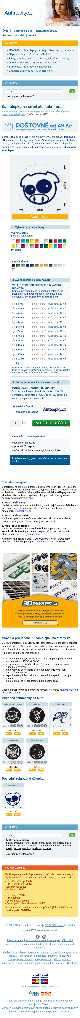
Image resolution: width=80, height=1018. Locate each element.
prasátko (18, 842)
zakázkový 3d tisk (12, 963)
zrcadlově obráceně (27, 412)
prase (9, 842)
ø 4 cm (19, 304)
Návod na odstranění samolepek (42, 940)
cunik (35, 842)
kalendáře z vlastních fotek (42, 952)
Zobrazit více (23, 511)
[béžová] (18, 246)
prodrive (47, 848)
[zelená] (65, 241)
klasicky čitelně (24, 406)
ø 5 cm (19, 313)
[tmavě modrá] (41, 246)
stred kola (58, 845)
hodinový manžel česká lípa (39, 963)
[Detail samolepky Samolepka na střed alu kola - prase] (9, 814)
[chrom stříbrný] (13, 270)
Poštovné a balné (22, 30)
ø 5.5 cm (20, 317)
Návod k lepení (15, 940)
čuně (41, 842)
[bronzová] (65, 246)
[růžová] (60, 246)
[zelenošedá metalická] (55, 265)
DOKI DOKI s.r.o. (54, 925)
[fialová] (23, 246)
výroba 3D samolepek (14, 952)
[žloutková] (51, 246)
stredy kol (34, 845)
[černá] (51, 241)
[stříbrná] (46, 241)
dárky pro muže (62, 959)
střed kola (46, 845)
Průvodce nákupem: (14, 482)
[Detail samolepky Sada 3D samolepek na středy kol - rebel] (9, 770)
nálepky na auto (43, 959)
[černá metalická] (13, 265)
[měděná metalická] (37, 265)
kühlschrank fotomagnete (32, 955)
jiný (17, 363)
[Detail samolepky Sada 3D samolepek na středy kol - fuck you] (32, 770)
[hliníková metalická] (23, 265)
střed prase (13, 785)
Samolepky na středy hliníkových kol (49, 111)
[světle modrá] (23, 241)
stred (9, 848)
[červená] (55, 241)
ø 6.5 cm (20, 327)
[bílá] (13, 241)
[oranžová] (37, 241)
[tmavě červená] (37, 246)
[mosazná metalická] (46, 265)
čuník (27, 842)
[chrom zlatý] (65, 265)
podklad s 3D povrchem (25, 293)
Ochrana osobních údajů (31, 944)
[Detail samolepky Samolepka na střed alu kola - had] (56, 733)
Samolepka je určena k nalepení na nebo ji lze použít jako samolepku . (37, 291)
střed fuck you (37, 741)
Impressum (40, 947)
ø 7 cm (19, 331)
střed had (61, 704)
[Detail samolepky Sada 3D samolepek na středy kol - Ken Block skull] (9, 733)
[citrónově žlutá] (32, 241)
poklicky (36, 848)
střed (68, 845)
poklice (17, 848)
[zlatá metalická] (41, 265)
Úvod (6, 30)
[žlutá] (13, 246)
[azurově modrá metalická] (32, 265)
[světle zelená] (27, 241)
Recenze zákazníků (14, 35)
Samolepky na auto (13, 111)
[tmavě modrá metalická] (27, 265)
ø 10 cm (20, 358)
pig (54, 842)
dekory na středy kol (13, 114)
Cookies (50, 944)
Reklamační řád (65, 944)
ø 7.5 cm (20, 336)
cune (48, 842)
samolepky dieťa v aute (20, 959)
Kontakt (32, 35)
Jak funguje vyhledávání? (20, 96)
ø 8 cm (19, 340)
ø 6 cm (19, 322)
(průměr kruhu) (38, 304)
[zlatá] (27, 246)
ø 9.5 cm (20, 354)
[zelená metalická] (51, 265)
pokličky (26, 848)
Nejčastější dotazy (46, 30)
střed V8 (37, 704)
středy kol (22, 845)
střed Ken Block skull (13, 704)
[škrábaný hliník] (60, 265)
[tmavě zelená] (46, 246)
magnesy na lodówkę (59, 955)
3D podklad (37, 147)
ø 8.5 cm (20, 345)
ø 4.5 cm (20, 308)
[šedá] (32, 246)
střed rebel (13, 741)
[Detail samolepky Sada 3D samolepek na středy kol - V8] (32, 733)
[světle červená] (18, 241)
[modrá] (60, 241)
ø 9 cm (19, 349)
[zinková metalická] (18, 265)
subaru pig (62, 842)
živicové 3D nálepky (67, 963)
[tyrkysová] (55, 246)
